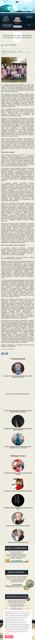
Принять (9, 636)
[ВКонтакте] (2, 354)
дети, (6, 45)
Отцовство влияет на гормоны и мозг (18, 542)
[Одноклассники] (5, 354)
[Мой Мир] (7, 354)
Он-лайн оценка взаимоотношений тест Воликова (7, 25)
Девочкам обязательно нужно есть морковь (18, 525)
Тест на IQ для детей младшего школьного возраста (18, 490)
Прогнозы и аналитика (29, 17)
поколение (12, 45)
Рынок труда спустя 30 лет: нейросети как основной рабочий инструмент (18, 376)
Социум (20, 51)
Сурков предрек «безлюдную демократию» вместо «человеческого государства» (18, 411)
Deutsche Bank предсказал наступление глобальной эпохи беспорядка (18, 429)
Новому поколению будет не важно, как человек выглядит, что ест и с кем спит (18, 447)
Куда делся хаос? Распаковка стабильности (18, 393)
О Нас (29, 24)
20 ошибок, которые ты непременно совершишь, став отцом (18, 508)
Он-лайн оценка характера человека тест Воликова (6, 19)
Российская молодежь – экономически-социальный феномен (18, 473)
